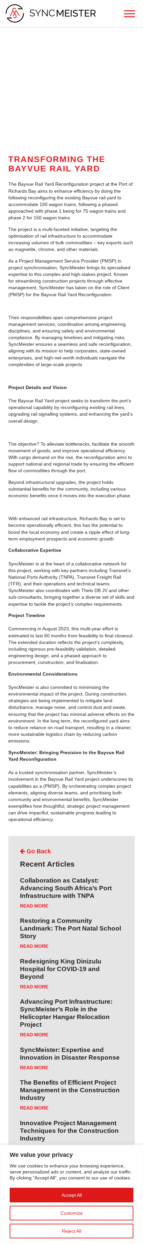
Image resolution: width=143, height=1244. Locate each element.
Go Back (38, 851)
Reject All (71, 1231)
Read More (34, 906)
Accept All (72, 1195)
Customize (72, 1213)
